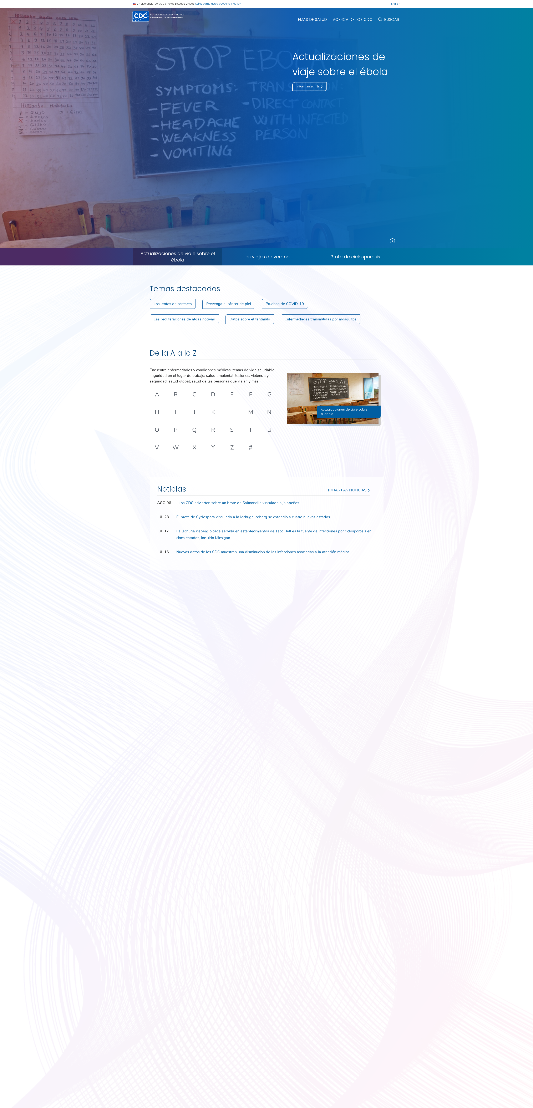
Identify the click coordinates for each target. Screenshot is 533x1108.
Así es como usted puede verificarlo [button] (217, 3)
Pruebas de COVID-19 (285, 303)
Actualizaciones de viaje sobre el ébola (178, 256)
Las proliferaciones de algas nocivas (184, 319)
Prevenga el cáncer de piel (228, 303)
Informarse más (308, 86)
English (395, 3)
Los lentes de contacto (173, 303)
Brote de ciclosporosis (355, 257)
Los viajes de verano (266, 257)
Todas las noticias (347, 490)
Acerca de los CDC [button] (353, 19)
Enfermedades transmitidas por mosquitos (320, 319)
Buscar (391, 19)
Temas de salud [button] (311, 19)
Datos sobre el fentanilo (249, 319)
